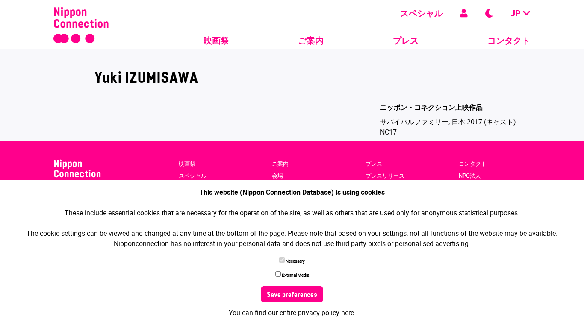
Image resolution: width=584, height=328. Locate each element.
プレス (406, 40)
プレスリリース (385, 175)
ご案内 (311, 40)
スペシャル (421, 13)
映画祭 (216, 40)
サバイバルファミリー (414, 121)
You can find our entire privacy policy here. (292, 312)
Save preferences (292, 295)
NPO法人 (470, 175)
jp (516, 13)
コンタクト (508, 40)
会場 (277, 175)
